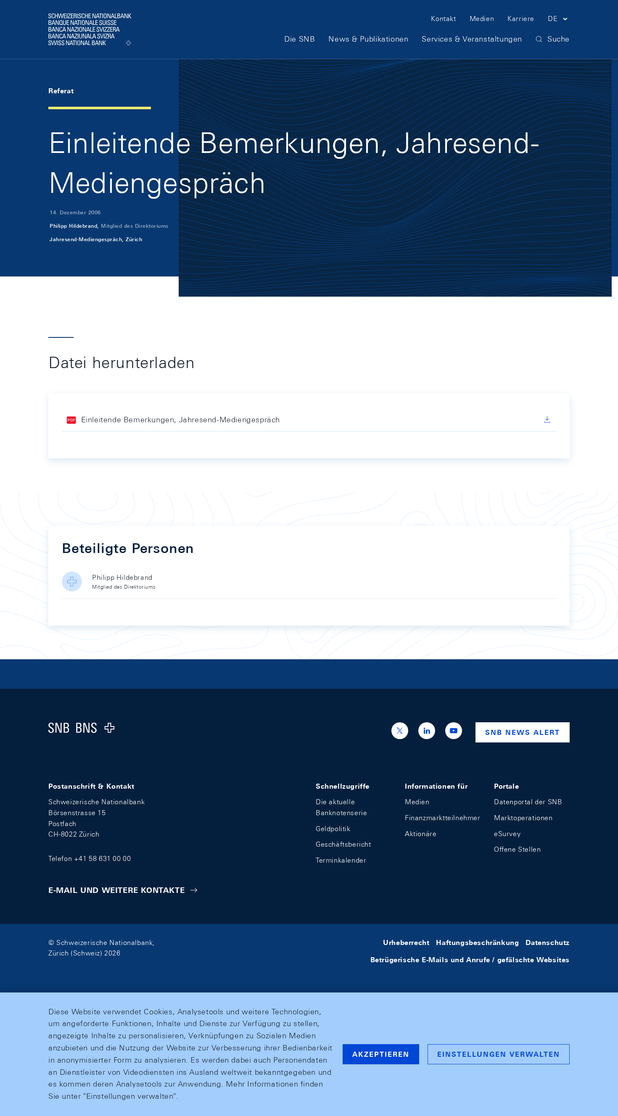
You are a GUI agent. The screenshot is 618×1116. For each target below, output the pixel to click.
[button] (559, 20)
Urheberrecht (406, 943)
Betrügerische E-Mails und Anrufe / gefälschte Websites (470, 960)
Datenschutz (548, 943)
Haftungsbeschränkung (477, 943)
